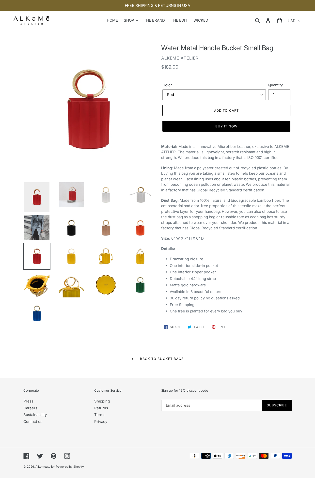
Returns (101, 408)
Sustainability (35, 414)
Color (167, 85)
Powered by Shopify (70, 466)
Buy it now (226, 126)
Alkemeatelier (45, 466)
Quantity (275, 85)
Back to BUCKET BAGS (161, 359)
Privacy (100, 421)
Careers (30, 408)
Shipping (102, 401)
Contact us (32, 421)
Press (28, 401)
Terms (99, 414)
